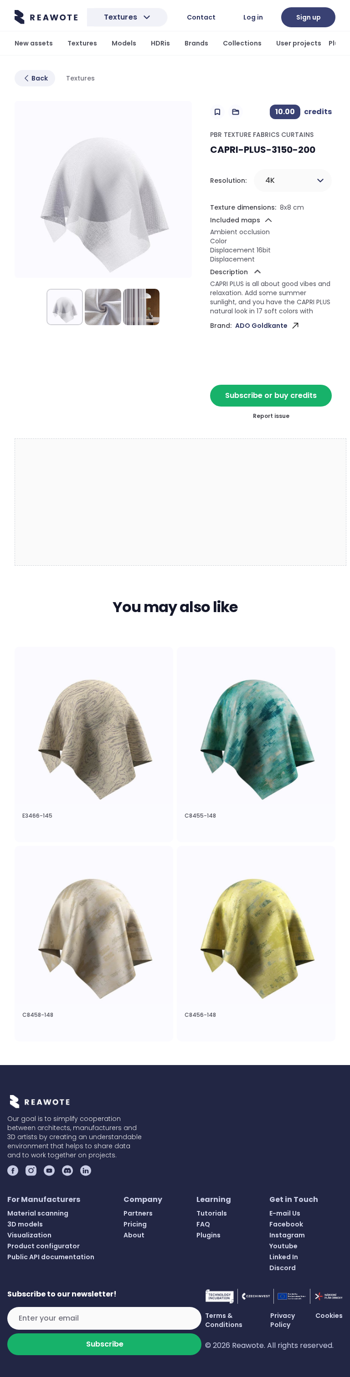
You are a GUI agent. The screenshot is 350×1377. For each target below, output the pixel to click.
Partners (138, 1213)
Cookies (329, 1315)
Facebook (286, 1224)
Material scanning (37, 1213)
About (134, 1235)
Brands (196, 43)
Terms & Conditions (223, 1320)
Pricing (135, 1224)
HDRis (160, 43)
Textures (82, 43)
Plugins (208, 1235)
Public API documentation (50, 1256)
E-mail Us (284, 1213)
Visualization (29, 1235)
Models (124, 43)
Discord (282, 1267)
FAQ (203, 1224)
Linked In (283, 1256)
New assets (34, 43)
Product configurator (43, 1246)
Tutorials (211, 1213)
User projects (298, 43)
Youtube (283, 1246)
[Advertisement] (181, 502)
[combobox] (293, 180)
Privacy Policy (282, 1320)
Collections (242, 43)
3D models (25, 1224)
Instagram (287, 1235)
